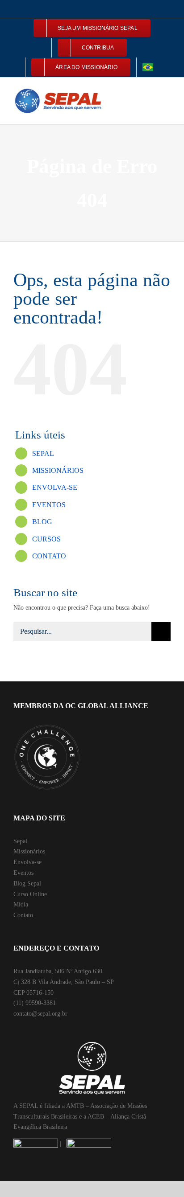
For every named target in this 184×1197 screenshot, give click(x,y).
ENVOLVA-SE (54, 487)
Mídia (20, 904)
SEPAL (43, 453)
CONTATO (49, 556)
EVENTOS (49, 504)
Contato (23, 915)
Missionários (29, 851)
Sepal (20, 841)
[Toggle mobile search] (151, 91)
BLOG (42, 521)
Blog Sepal (27, 883)
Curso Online (30, 894)
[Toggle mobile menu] (167, 91)
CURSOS (46, 539)
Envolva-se (27, 862)
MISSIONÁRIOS (58, 470)
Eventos (23, 872)
